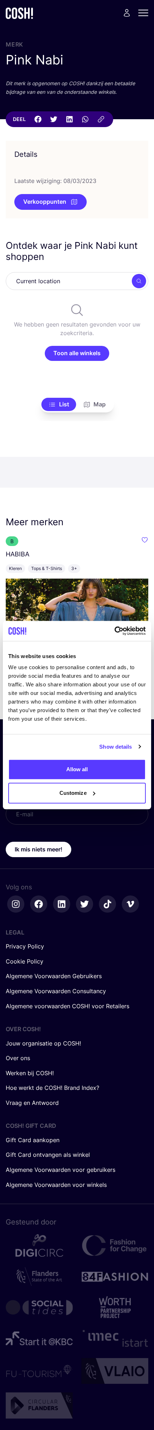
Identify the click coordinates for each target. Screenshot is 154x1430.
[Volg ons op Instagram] (15, 904)
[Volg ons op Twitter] (84, 904)
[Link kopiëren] (101, 119)
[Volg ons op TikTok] (107, 904)
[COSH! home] (19, 13)
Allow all (77, 769)
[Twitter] (54, 119)
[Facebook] (38, 119)
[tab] (59, 404)
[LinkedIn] (69, 119)
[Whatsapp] (85, 119)
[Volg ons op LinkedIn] (61, 904)
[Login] (127, 13)
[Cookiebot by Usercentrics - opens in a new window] (114, 631)
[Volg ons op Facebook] (38, 904)
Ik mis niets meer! (38, 849)
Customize (73, 793)
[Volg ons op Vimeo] (130, 904)
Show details (115, 747)
